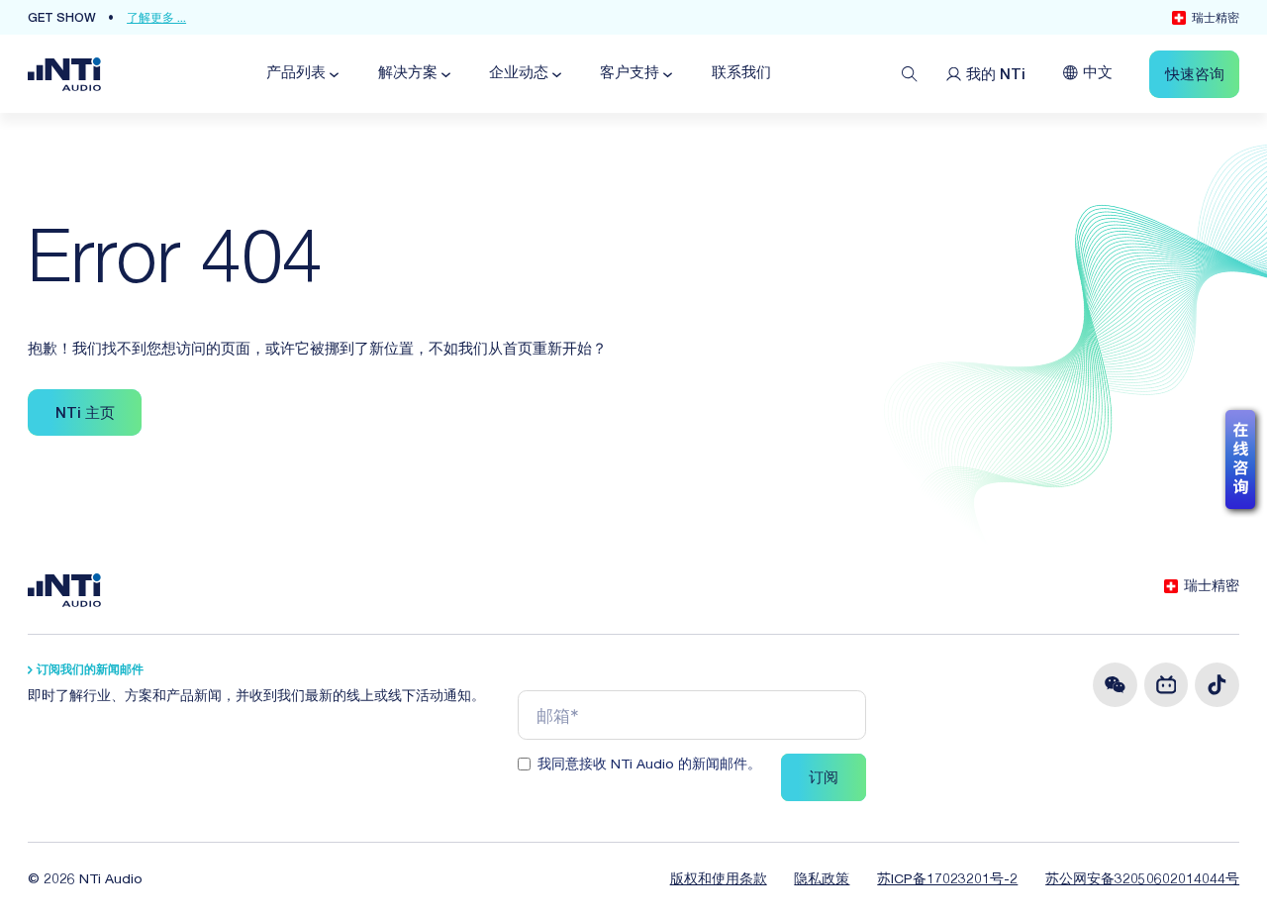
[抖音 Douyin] (1217, 685)
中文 (1098, 73)
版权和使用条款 (718, 880)
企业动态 (518, 73)
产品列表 (296, 73)
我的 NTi (995, 75)
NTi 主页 (85, 414)
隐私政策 (821, 880)
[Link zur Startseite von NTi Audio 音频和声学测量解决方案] (64, 74)
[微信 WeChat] (1115, 685)
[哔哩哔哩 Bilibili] (1166, 685)
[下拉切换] (333, 75)
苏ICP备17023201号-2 (947, 880)
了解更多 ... (156, 19)
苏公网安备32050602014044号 (1142, 880)
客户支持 (629, 73)
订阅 (823, 778)
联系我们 (741, 73)
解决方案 (408, 73)
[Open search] (909, 74)
